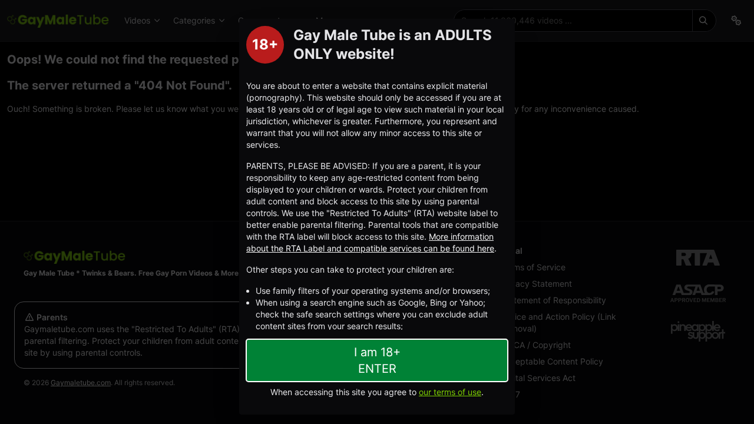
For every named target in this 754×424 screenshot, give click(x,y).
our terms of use (450, 392)
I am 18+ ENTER (377, 360)
